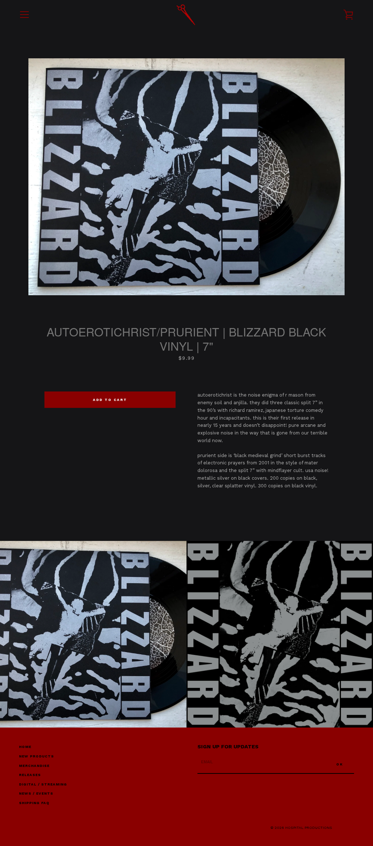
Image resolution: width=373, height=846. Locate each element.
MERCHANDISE (34, 766)
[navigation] (24, 14)
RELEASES (30, 775)
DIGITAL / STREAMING (43, 784)
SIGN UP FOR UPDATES (228, 746)
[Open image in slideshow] (186, 176)
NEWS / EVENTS (36, 793)
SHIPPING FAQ (34, 803)
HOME (25, 747)
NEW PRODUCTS (36, 756)
